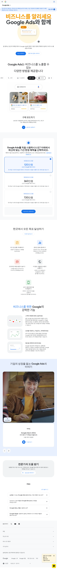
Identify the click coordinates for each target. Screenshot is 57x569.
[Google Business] (5, 2)
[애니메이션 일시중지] (39, 42)
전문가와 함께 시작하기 (34, 53)
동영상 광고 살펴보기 (31, 131)
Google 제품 (22, 563)
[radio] (28, 169)
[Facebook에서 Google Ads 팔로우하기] (19, 528)
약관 (37, 563)
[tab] (10, 78)
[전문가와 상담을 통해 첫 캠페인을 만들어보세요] (54, 566)
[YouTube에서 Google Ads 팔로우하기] (15, 528)
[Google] (5, 563)
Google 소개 (14, 563)
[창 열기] (2, 2)
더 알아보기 (27, 446)
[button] (28, 499)
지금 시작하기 (20, 53)
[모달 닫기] (54, 556)
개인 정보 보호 (30, 563)
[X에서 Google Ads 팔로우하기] (11, 528)
